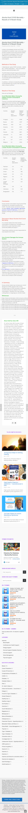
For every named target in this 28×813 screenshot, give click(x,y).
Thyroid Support (7, 657)
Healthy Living (5, 701)
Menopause (5, 713)
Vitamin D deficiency (12, 210)
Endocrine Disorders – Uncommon (11, 688)
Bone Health (6, 642)
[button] (24, 572)
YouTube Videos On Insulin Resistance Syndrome (12, 514)
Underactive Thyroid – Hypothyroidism (12, 741)
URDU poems (5, 744)
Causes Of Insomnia (7, 671)
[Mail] (13, 423)
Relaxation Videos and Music (9, 724)
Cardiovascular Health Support (11, 645)
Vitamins (4, 751)
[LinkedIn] (15, 423)
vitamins (4, 640)
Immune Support (7, 652)
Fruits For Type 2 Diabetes (8, 693)
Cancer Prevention (6, 668)
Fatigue (4, 691)
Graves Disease (6, 696)
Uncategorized (6, 739)
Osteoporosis (5, 719)
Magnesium (5, 711)
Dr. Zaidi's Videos (6, 686)
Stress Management (8, 655)
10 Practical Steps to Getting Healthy (13, 453)
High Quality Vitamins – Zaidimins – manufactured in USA (13, 484)
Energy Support (7, 647)
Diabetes (4, 678)
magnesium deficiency (8, 263)
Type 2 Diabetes (6, 734)
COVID (18, 46)
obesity (8, 208)
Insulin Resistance (6, 708)
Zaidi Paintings (6, 761)
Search (24, 580)
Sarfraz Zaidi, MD (11, 46)
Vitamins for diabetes (7, 759)
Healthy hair (5, 698)
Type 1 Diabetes (6, 731)
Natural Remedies (6, 716)
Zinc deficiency (6, 269)
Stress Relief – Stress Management (10, 726)
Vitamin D (4, 749)
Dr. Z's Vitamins (10, 4)
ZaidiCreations (6, 764)
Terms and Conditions (12, 799)
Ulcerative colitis (6, 736)
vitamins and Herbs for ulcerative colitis (12, 756)
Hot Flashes (5, 703)
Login (23, 4)
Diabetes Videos (6, 681)
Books (3, 666)
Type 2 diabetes (15, 208)
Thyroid (4, 729)
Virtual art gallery (6, 746)
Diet (3, 683)
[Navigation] (14, 10)
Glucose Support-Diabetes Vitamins (12, 650)
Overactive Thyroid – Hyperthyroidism (12, 721)
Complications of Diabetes (8, 673)
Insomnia (4, 706)
